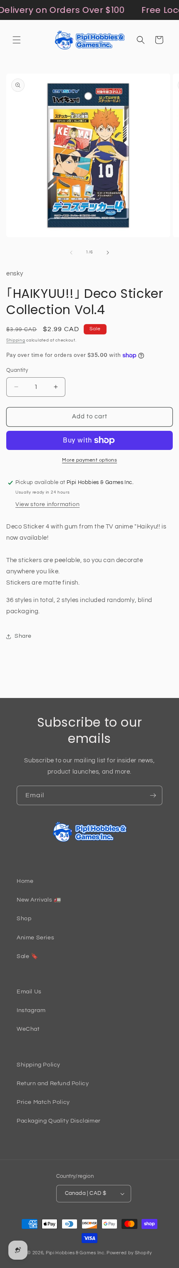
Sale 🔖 (27, 956)
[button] (16, 40)
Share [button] (23, 636)
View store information (47, 504)
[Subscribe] (153, 795)
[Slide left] (71, 252)
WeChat (28, 1029)
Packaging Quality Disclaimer (59, 1121)
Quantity (17, 370)
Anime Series (35, 938)
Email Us (29, 992)
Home (25, 881)
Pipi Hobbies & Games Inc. (76, 1253)
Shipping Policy (38, 1065)
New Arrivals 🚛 (39, 900)
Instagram (31, 1010)
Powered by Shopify (129, 1253)
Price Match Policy (43, 1102)
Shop (24, 919)
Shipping (15, 340)
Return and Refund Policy (53, 1083)
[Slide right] (108, 252)
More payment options (89, 460)
